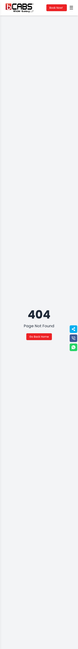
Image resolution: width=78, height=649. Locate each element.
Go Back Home (39, 337)
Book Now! (56, 8)
